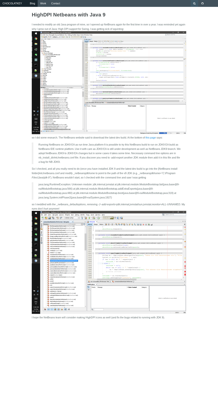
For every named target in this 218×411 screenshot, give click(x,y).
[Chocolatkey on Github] (202, 3)
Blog (32, 3)
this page (151, 137)
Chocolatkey (12, 3)
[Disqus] (109, 362)
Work (43, 3)
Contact (55, 3)
